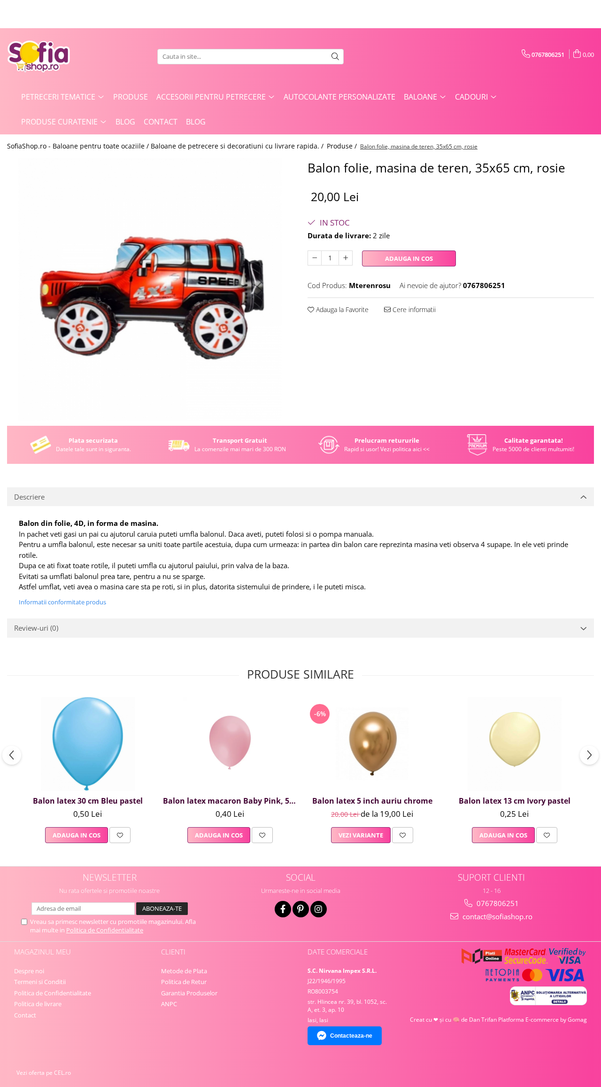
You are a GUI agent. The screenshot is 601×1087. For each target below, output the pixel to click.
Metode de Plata (184, 971)
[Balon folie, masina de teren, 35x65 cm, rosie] (150, 289)
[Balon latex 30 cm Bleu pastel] (87, 744)
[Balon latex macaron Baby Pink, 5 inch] (230, 744)
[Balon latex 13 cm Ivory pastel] (514, 744)
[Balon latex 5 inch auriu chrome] (372, 744)
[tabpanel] (150, 289)
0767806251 (497, 903)
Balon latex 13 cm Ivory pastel (514, 801)
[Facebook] (283, 909)
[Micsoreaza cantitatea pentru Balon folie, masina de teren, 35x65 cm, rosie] (315, 258)
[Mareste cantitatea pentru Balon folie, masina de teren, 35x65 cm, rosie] (346, 258)
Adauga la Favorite (341, 309)
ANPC (169, 1004)
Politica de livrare (38, 1004)
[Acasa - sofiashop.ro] (54, 56)
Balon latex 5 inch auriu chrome (372, 801)
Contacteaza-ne (351, 1035)
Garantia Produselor (189, 993)
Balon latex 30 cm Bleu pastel (88, 801)
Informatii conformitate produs (62, 602)
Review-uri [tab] (36, 628)
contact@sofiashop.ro (496, 916)
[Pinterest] (301, 909)
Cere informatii (413, 309)
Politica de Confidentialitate (104, 930)
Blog (125, 122)
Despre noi (29, 971)
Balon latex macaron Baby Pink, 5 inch (231, 801)
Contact (160, 122)
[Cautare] (335, 56)
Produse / (343, 145)
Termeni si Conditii (40, 982)
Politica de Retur (184, 982)
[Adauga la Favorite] (120, 835)
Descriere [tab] (29, 496)
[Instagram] (318, 909)
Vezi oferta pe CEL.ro (43, 1073)
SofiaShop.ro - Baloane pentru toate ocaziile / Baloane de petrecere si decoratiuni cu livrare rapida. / (166, 145)
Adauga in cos (409, 258)
